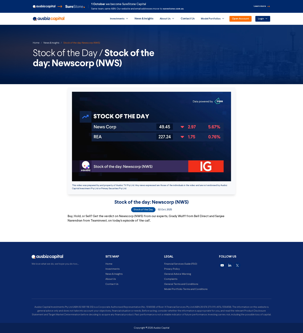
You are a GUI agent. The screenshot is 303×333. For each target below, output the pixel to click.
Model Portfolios (211, 19)
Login (261, 19)
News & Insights (51, 43)
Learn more (260, 6)
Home (36, 43)
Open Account (240, 19)
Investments (117, 19)
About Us (165, 19)
